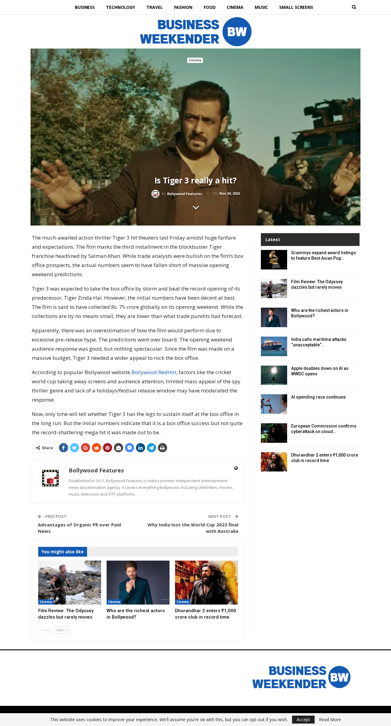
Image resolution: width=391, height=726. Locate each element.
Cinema (235, 7)
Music (261, 7)
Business (85, 7)
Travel (154, 7)
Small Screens (296, 7)
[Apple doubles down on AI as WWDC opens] (274, 375)
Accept (303, 719)
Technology (120, 7)
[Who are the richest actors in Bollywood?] (138, 583)
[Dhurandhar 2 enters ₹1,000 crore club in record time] (206, 583)
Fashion (183, 7)
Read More (330, 719)
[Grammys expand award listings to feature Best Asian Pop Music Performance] (274, 259)
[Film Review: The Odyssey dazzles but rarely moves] (69, 583)
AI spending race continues (318, 397)
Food (210, 7)
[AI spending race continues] (274, 404)
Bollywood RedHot (153, 372)
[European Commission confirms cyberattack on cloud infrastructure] (274, 433)
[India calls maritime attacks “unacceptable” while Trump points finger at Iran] (274, 346)
